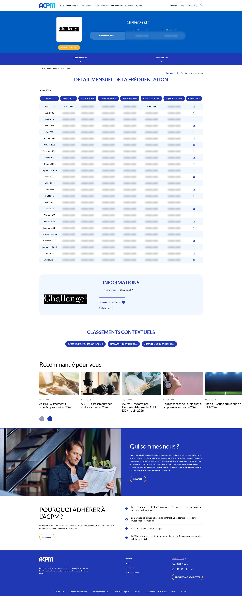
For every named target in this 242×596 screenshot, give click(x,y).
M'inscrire (145, 304)
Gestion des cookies (110, 313)
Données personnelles (130, 313)
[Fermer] (154, 284)
